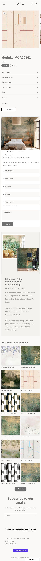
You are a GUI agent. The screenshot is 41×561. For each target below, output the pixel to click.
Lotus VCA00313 (6, 460)
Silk (13, 65)
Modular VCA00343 (27, 460)
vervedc (17, 557)
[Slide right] (25, 51)
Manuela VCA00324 (7, 367)
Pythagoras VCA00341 (8, 483)
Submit (8, 224)
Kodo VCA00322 (6, 390)
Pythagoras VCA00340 (8, 413)
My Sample (33, 559)
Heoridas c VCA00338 (28, 413)
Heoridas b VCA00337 (8, 437)
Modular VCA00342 (27, 390)
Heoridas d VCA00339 (28, 483)
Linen (5, 65)
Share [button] (6, 103)
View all (20, 489)
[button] (4, 4)
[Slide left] (16, 51)
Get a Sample (8, 109)
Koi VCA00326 (25, 437)
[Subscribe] (35, 516)
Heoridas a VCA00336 (28, 367)
